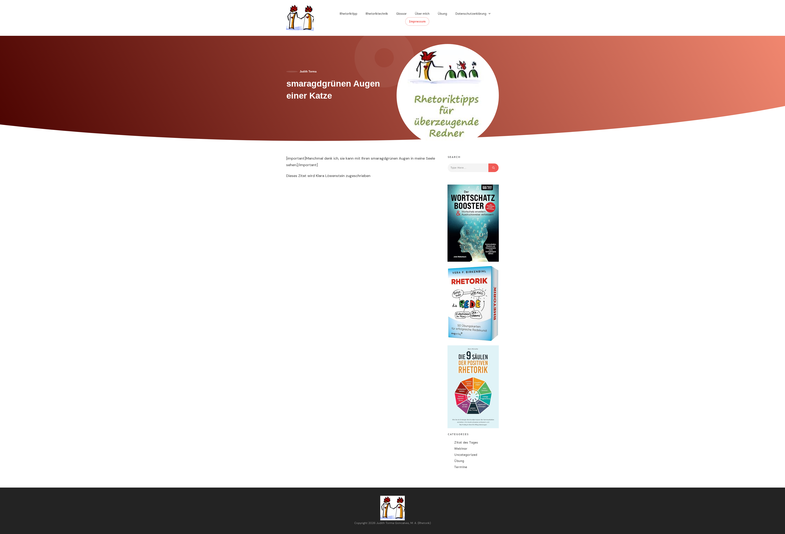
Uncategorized (465, 455)
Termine (460, 467)
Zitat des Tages (466, 442)
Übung (459, 461)
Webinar (460, 449)
